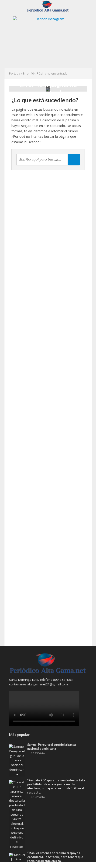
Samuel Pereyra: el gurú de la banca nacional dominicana (51, 746)
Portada (14, 73)
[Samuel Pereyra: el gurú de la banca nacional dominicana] (17, 760)
